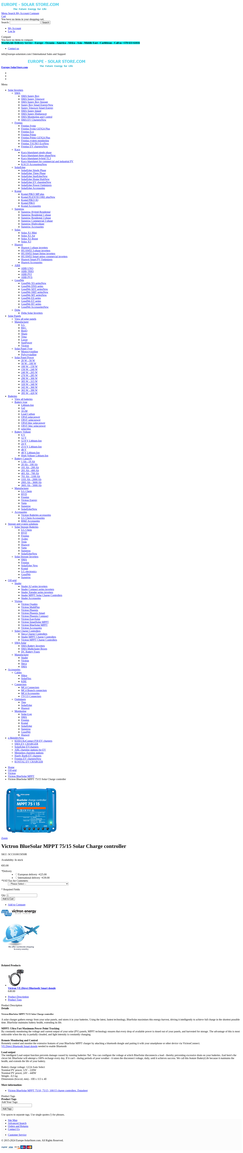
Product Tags (15, 999)
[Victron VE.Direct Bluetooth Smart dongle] (16, 985)
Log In (11, 31)
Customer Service (17, 1134)
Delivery (6, 871)
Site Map (12, 1120)
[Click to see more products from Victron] (18, 916)
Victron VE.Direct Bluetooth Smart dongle (32, 988)
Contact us (13, 48)
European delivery (32, 874)
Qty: (3, 895)
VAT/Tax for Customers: (14, 880)
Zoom (4, 838)
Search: (5, 22)
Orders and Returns (18, 1126)
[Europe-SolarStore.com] (30, 10)
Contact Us (14, 1129)
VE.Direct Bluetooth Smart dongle (19, 1046)
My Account (14, 28)
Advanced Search (17, 1123)
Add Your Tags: (9, 1102)
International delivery (34, 877)
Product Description (18, 996)
